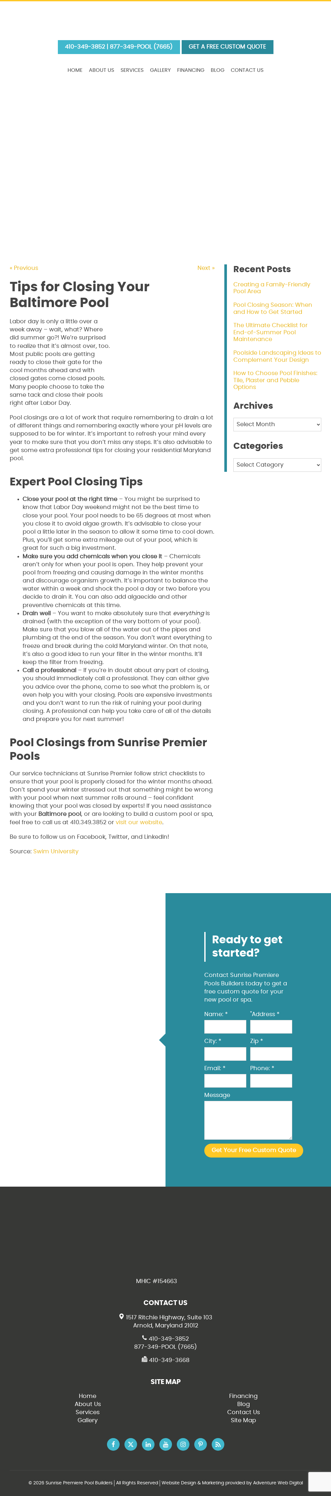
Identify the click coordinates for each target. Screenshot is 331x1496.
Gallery (160, 70)
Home (75, 70)
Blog (217, 70)
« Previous (24, 268)
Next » (206, 268)
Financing (190, 70)
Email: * (215, 1068)
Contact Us (247, 70)
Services (132, 70)
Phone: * (262, 1068)
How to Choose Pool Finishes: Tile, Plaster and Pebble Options (275, 380)
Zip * (256, 1041)
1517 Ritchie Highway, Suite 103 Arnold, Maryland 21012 (168, 1322)
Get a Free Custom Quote (227, 47)
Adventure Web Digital (278, 1483)
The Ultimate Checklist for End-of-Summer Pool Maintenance (270, 332)
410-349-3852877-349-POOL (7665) (165, 1343)
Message (217, 1095)
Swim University (56, 852)
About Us (101, 70)
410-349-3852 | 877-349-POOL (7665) (119, 47)
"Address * (265, 1014)
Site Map (243, 1421)
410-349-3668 (168, 1360)
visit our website (139, 823)
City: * (212, 1041)
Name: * (216, 1014)
